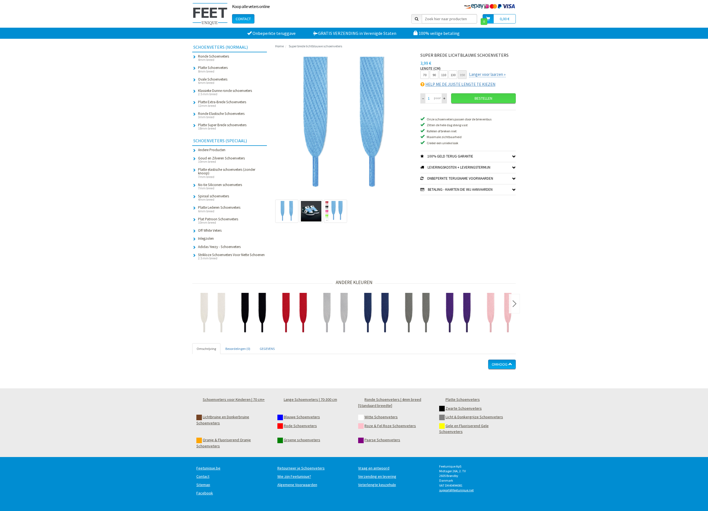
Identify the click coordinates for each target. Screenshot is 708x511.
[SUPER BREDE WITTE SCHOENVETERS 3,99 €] (212, 313)
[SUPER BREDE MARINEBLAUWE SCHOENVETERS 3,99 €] (376, 313)
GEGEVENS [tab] (267, 349)
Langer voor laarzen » (487, 74)
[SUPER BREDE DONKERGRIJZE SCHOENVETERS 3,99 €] (417, 313)
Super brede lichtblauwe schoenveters (315, 46)
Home (279, 46)
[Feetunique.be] (210, 14)
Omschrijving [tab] (206, 349)
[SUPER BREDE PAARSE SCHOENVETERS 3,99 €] (458, 313)
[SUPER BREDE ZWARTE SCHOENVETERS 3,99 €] (253, 313)
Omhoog (500, 364)
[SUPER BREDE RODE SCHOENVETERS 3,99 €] (294, 313)
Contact (243, 18)
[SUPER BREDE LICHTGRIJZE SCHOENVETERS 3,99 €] (335, 313)
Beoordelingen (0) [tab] (237, 349)
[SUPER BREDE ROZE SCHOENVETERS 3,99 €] (499, 313)
